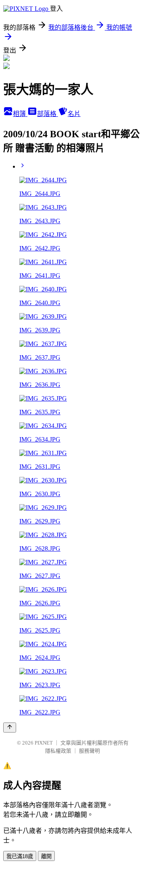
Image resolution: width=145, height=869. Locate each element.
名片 (74, 113)
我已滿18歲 (19, 856)
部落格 (47, 113)
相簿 (20, 113)
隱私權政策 (58, 751)
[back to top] (9, 727)
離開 (46, 856)
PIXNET (44, 743)
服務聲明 (89, 751)
